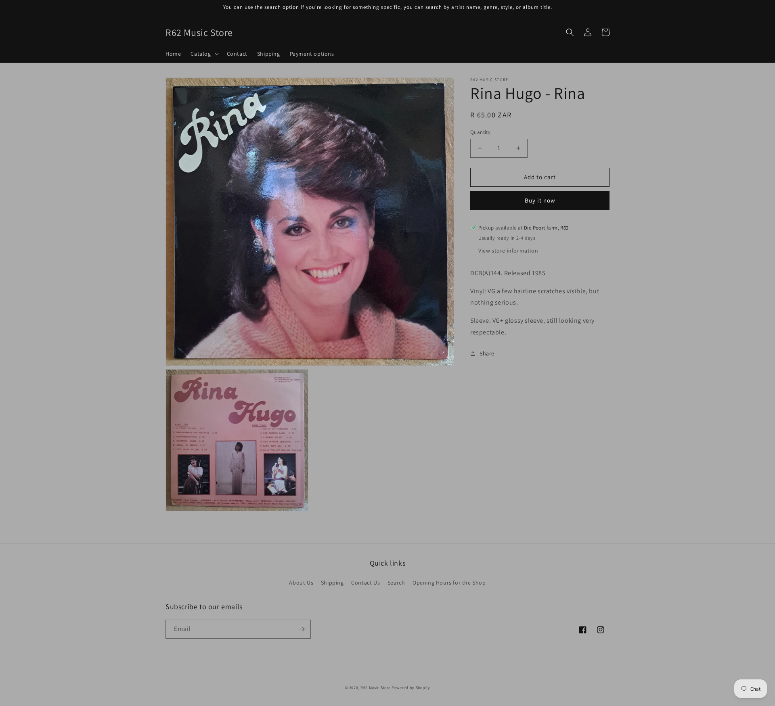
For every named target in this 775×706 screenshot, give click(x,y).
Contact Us (365, 582)
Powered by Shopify (411, 687)
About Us (301, 582)
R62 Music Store (375, 687)
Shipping (332, 582)
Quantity (480, 132)
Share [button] (487, 353)
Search (396, 582)
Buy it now (540, 200)
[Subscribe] (301, 629)
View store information (508, 250)
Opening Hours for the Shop (449, 582)
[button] (204, 53)
